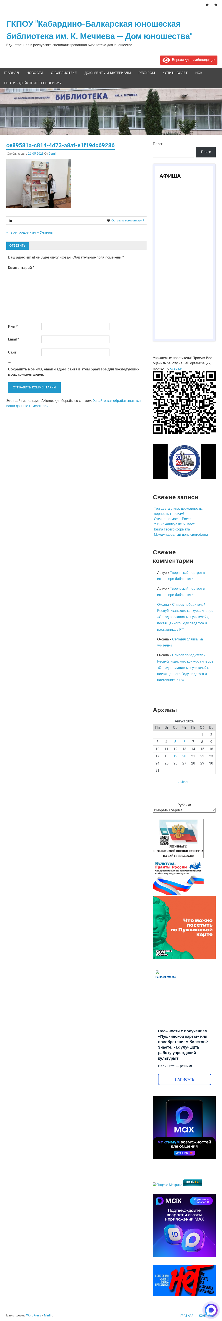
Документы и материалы (108, 73)
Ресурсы (147, 73)
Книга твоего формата (172, 529)
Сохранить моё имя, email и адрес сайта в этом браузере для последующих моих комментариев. (73, 371)
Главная (11, 73)
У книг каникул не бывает (174, 524)
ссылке (176, 368)
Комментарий (21, 268)
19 (175, 756)
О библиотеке (64, 73)
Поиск (158, 144)
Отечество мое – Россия (173, 519)
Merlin (48, 1315)
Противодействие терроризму (33, 83)
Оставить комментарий (127, 220)
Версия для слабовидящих (192, 60)
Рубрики (184, 805)
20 (184, 756)
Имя (13, 326)
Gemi (52, 153)
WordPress (33, 1315)
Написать (184, 1079)
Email (13, 339)
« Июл (183, 782)
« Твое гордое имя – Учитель (29, 232)
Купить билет (175, 73)
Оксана (163, 604)
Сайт (12, 352)
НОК (198, 73)
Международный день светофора (181, 534)
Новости (35, 73)
